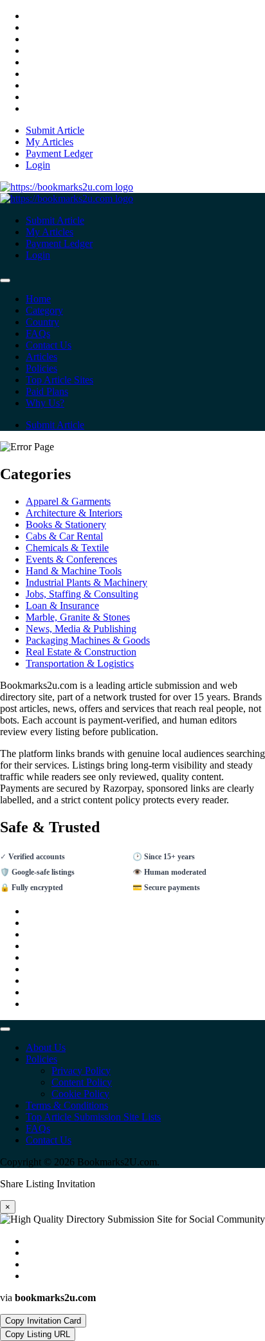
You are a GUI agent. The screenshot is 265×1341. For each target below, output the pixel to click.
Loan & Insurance (62, 605)
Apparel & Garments (68, 501)
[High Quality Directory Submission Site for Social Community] (66, 186)
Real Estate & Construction (81, 651)
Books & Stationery (66, 524)
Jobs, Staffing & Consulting (82, 593)
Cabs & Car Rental (64, 536)
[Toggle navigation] (5, 280)
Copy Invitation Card (43, 1321)
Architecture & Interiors (74, 512)
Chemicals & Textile (67, 547)
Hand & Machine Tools (74, 570)
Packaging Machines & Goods (88, 640)
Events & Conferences (71, 559)
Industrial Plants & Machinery (86, 582)
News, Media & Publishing (81, 628)
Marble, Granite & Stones (78, 617)
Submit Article (55, 424)
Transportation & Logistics (80, 663)
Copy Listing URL (37, 1334)
